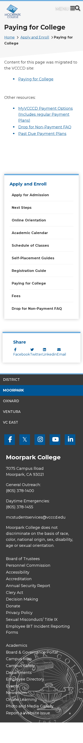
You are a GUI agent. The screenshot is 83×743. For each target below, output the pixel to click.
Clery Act (14, 592)
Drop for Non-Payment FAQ (44, 127)
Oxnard (11, 401)
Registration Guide (29, 271)
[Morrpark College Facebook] (9, 439)
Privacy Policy (19, 612)
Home (9, 37)
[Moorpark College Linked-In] (70, 439)
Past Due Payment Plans (42, 133)
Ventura (12, 412)
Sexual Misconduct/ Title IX (32, 619)
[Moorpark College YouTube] (55, 439)
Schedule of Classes (30, 245)
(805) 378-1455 (19, 507)
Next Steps (21, 208)
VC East (10, 422)
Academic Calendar (30, 233)
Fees (16, 296)
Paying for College (35, 79)
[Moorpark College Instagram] (39, 439)
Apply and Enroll (34, 37)
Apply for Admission (30, 195)
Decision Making (22, 599)
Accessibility (17, 572)
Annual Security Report (28, 585)
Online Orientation (29, 220)
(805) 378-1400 (20, 490)
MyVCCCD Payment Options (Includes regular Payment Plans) (45, 114)
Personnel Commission (28, 565)
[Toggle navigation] (73, 8)
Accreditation (19, 579)
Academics (16, 645)
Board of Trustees (23, 558)
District (11, 380)
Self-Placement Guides (33, 258)
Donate (13, 606)
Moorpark (13, 390)
